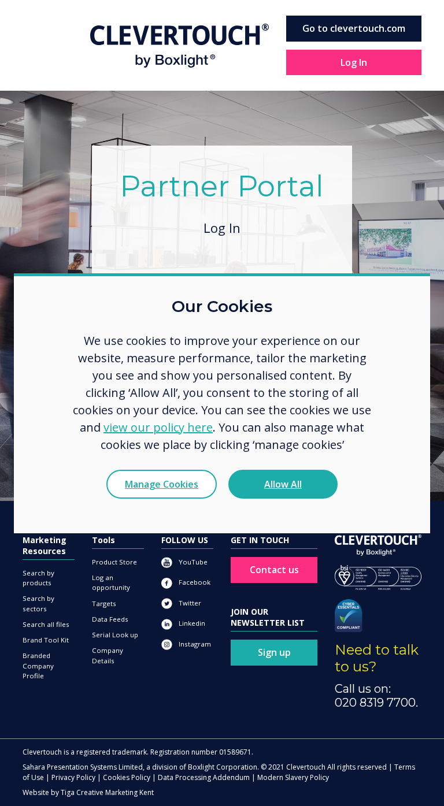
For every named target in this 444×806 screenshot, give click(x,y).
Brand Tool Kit (46, 640)
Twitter (189, 603)
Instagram (194, 644)
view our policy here (158, 427)
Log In (354, 62)
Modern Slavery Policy (293, 777)
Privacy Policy (73, 777)
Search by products (38, 578)
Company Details (107, 655)
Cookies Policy (126, 777)
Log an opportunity (111, 582)
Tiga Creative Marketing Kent (107, 792)
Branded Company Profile (38, 665)
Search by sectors (38, 603)
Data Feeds (110, 619)
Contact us (274, 569)
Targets (104, 603)
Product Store (114, 562)
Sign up (274, 652)
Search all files (46, 624)
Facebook (193, 582)
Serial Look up (115, 634)
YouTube (192, 562)
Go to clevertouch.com (353, 28)
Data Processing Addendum (204, 777)
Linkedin (191, 623)
